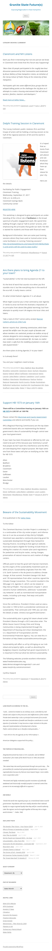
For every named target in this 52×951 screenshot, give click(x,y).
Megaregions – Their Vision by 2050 (14, 924)
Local (31, 106)
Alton (23, 368)
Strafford (6, 388)
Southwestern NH (37, 385)
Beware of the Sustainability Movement (25, 512)
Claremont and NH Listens (17, 54)
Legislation (30, 376)
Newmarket (14, 382)
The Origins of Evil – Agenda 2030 (14, 852)
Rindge (32, 382)
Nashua (33, 379)
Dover (30, 371)
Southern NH (25, 385)
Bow (33, 368)
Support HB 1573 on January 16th (21, 402)
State (46, 385)
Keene (41, 373)
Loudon (42, 376)
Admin (40, 388)
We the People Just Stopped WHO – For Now (17, 838)
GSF (4, 109)
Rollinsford (7, 385)
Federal (11, 373)
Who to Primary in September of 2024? (16, 829)
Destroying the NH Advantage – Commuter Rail (18, 844)
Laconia (5, 376)
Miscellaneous (34, 252)
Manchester (14, 379)
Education (43, 371)
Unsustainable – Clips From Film (13, 841)
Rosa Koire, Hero (8, 847)
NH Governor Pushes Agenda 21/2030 (15, 855)
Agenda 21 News (8, 909)
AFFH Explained (8, 906)
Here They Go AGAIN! (10, 835)
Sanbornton (15, 385)
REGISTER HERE (9, 209)
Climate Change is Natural (11, 849)
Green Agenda (7, 921)
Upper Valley (14, 388)
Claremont (24, 106)
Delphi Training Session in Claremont (23, 123)
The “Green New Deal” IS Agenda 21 (15, 858)
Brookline (6, 371)
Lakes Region (14, 376)
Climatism (6, 912)
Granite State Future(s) (26, 5)
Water (22, 388)
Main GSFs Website (9, 903)
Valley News (25, 518)
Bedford (28, 368)
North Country (24, 382)
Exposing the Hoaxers (10, 915)
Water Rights (7, 932)
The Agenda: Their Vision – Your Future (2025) (18, 826)
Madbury (6, 379)
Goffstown (24, 373)
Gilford (17, 373)
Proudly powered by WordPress (13, 947)
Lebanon (22, 376)
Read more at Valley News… (14, 100)
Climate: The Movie (9, 832)
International (33, 373)
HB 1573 (6, 411)
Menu (26, 16)
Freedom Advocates (9, 918)
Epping (5, 373)
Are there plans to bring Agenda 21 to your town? (24, 272)
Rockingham (40, 382)
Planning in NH (8, 926)
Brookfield (39, 368)
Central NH (15, 371)
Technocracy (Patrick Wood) (12, 929)
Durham (36, 371)
